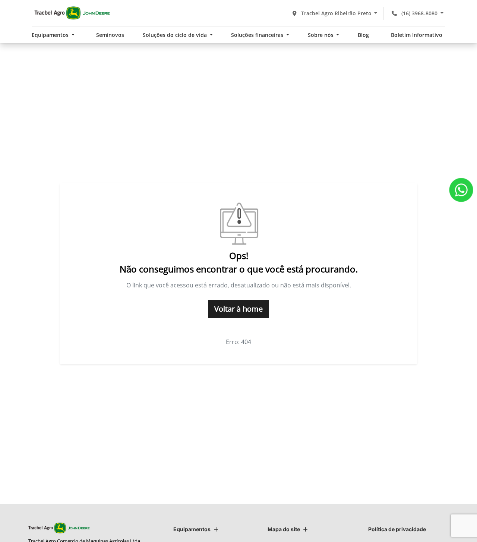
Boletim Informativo (416, 34)
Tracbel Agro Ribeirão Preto (336, 13)
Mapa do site (284, 529)
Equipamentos (192, 529)
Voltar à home (238, 309)
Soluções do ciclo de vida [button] (175, 34)
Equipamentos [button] (51, 34)
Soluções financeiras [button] (258, 34)
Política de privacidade (397, 529)
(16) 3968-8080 (419, 13)
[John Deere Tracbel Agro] (72, 13)
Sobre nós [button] (321, 34)
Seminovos (110, 34)
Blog (363, 34)
